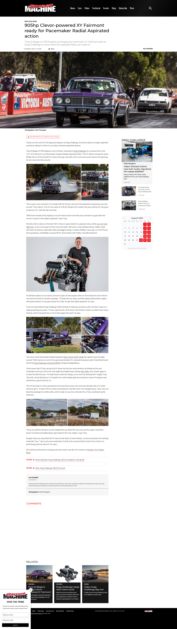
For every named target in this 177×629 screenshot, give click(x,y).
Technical (96, 8)
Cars (80, 8)
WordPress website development (34, 613)
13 (137, 232)
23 (149, 236)
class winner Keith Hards (74, 357)
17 (125, 236)
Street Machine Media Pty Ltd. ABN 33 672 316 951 (110, 611)
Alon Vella (85, 371)
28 (141, 240)
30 (149, 240)
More (132, 8)
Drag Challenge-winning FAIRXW (47, 363)
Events (106, 8)
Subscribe (123, 8)
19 (133, 236)
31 (125, 244)
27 (137, 240)
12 (133, 232)
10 (125, 232)
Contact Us (50, 611)
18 (129, 236)
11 (129, 232)
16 (149, 232)
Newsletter (60, 611)
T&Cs (34, 611)
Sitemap (41, 611)
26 (133, 240)
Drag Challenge (31, 21)
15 (145, 232)
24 (125, 240)
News (72, 8)
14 (141, 232)
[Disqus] (67, 531)
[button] (53, 182)
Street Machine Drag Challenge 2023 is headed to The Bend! (59, 460)
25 (129, 240)
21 (141, 236)
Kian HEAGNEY (34, 477)
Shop (114, 8)
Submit (15, 625)
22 (145, 236)
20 (137, 236)
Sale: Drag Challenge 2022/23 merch (50, 468)
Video (87, 8)
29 (145, 240)
